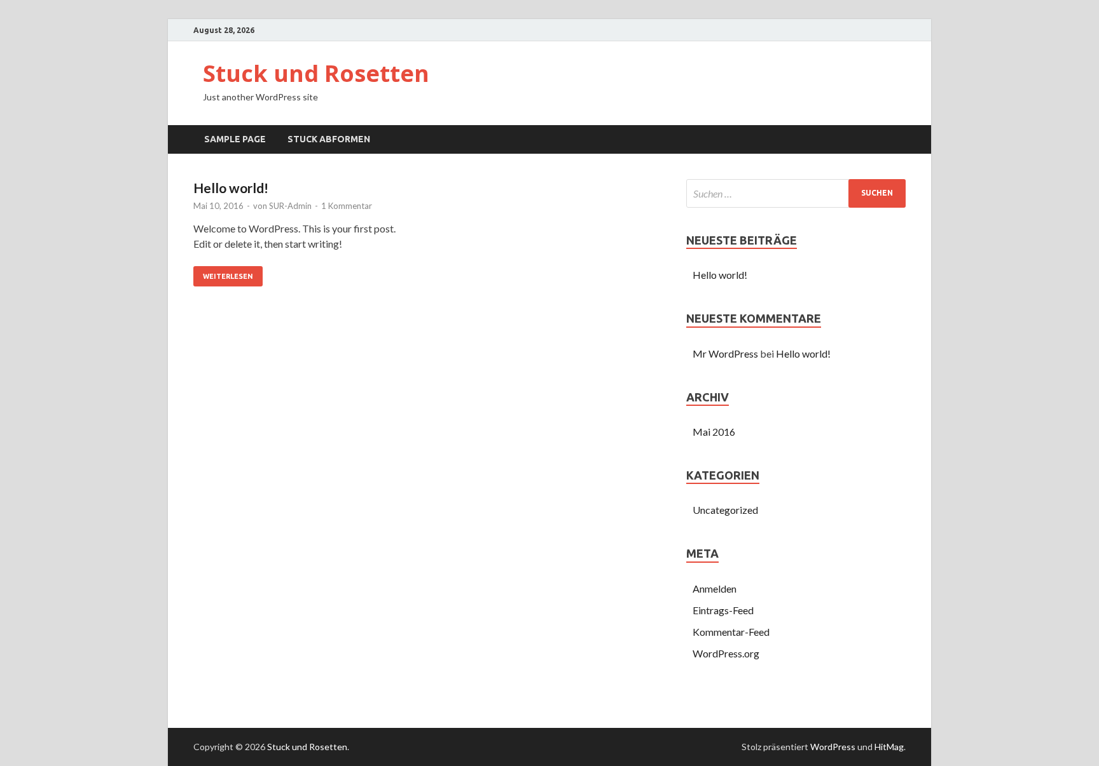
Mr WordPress (725, 353)
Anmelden (714, 588)
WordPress (832, 746)
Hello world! (230, 188)
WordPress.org (726, 653)
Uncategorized (725, 510)
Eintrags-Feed (723, 610)
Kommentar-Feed (731, 632)
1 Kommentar (346, 206)
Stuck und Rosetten (316, 73)
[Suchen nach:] (796, 193)
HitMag (889, 746)
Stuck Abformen (328, 139)
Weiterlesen (228, 276)
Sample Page (235, 139)
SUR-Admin (290, 206)
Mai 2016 (714, 432)
